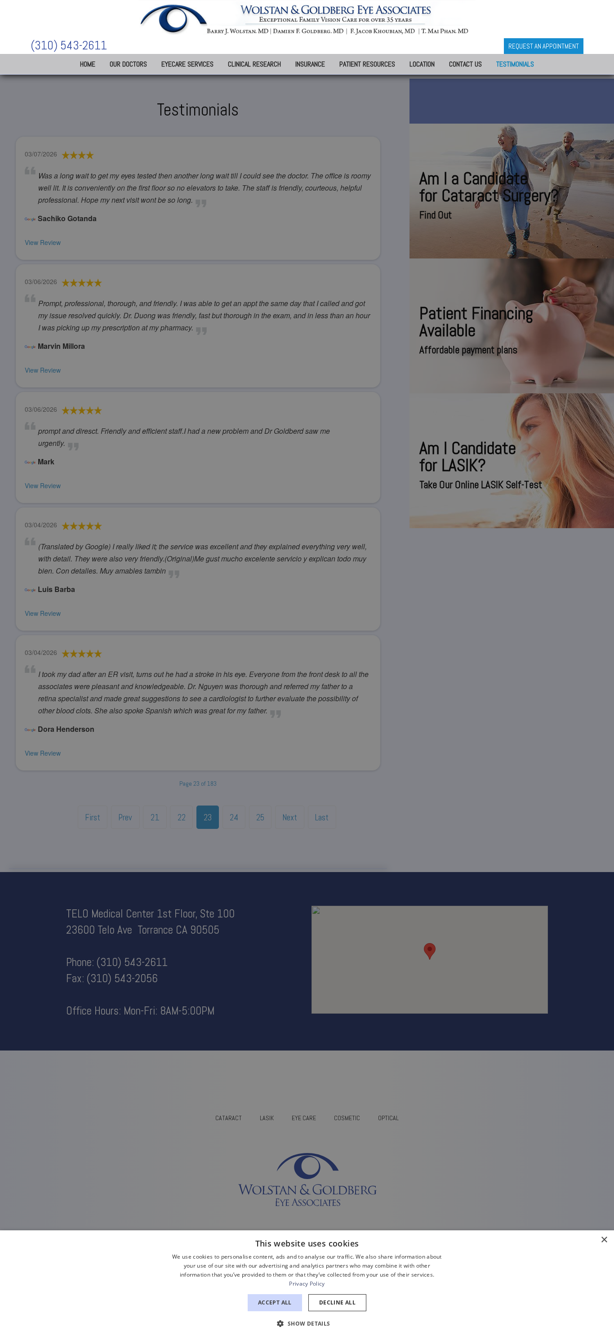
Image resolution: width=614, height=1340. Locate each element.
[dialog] (307, 1285)
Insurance (310, 64)
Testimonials (515, 64)
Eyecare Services (187, 64)
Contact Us (465, 64)
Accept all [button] (275, 1302)
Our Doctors (128, 64)
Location (422, 64)
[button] (307, 1323)
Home (87, 64)
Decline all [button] (337, 1302)
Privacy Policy (307, 1283)
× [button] (604, 1240)
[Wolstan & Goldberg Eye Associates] (307, 18)
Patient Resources (367, 64)
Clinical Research (254, 64)
